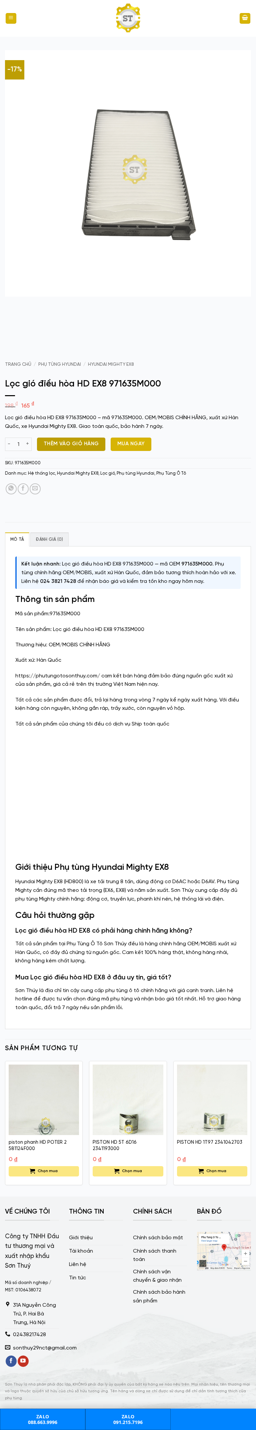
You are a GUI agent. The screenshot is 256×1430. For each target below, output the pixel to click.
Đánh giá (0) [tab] (49, 539)
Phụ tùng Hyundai (59, 364)
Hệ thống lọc (41, 473)
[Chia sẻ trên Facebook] (23, 488)
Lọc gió (107, 473)
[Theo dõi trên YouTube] (23, 1361)
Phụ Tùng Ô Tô (171, 473)
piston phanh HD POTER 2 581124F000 (38, 1145)
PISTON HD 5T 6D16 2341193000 (115, 1145)
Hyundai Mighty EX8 (111, 364)
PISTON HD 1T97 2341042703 (209, 1142)
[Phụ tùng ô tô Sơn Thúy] (128, 18)
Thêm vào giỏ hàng (71, 444)
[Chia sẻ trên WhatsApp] (11, 488)
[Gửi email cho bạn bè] (35, 488)
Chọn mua (48, 1171)
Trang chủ (18, 364)
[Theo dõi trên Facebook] (11, 1361)
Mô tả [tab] (17, 539)
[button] (11, 18)
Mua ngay (131, 444)
